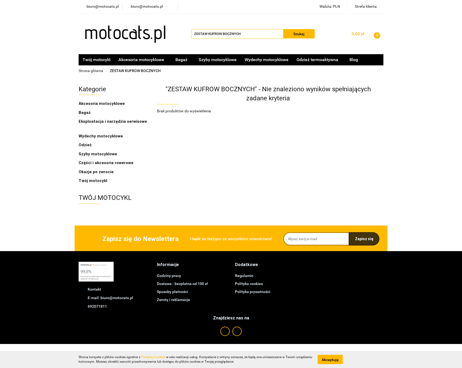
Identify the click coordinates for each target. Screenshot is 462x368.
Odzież (86, 145)
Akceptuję (330, 359)
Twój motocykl (96, 59)
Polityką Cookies (153, 357)
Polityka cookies (249, 284)
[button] (168, 265)
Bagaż (85, 112)
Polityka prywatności (252, 292)
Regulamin (244, 276)
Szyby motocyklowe (218, 59)
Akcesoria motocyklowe (102, 103)
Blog (353, 59)
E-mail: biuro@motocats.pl (110, 298)
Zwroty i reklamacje (173, 300)
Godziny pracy (169, 276)
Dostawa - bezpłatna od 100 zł (182, 284)
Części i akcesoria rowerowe (106, 162)
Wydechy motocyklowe (266, 59)
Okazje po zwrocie (96, 171)
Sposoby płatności (172, 292)
